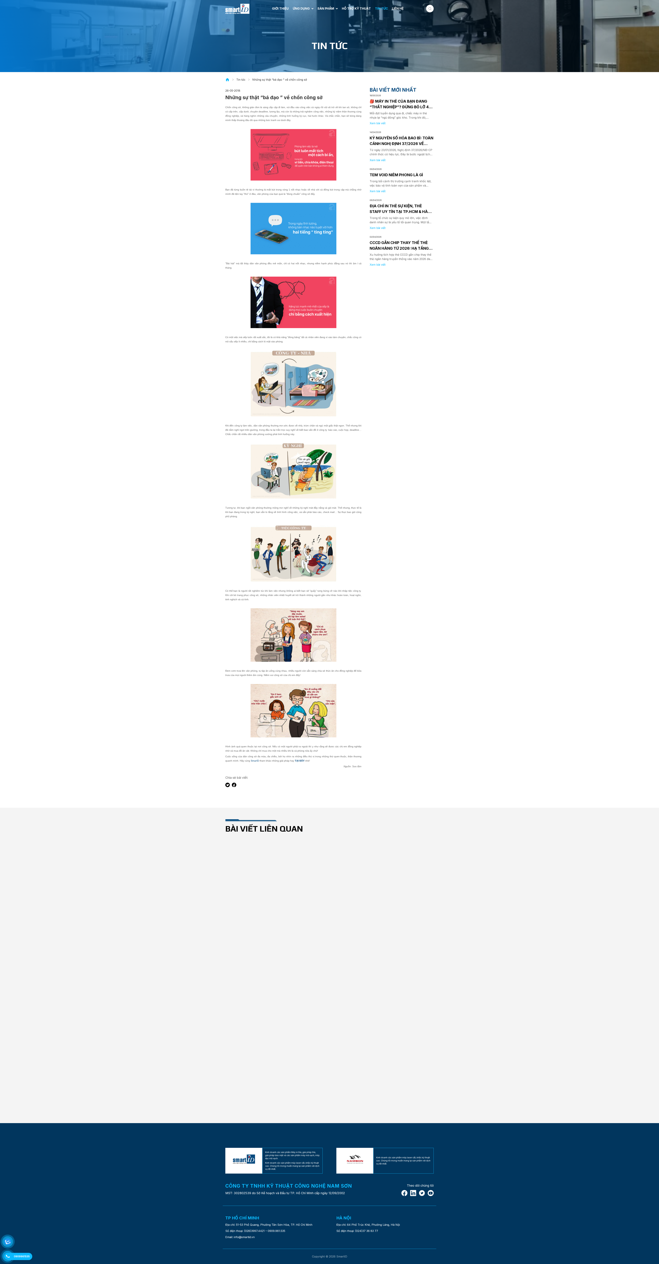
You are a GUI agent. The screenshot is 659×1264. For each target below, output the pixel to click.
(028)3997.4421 (254, 1231)
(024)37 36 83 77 (366, 1231)
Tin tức (240, 79)
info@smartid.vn (244, 1237)
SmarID (255, 760)
